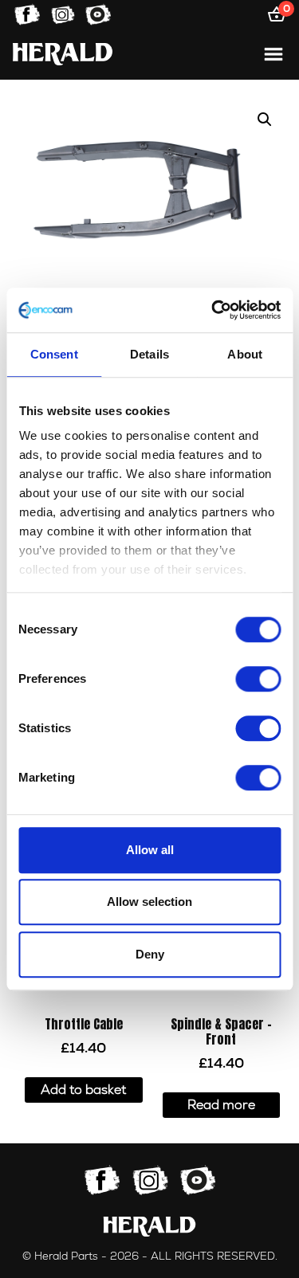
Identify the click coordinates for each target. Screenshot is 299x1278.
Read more (221, 1105)
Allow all (150, 850)
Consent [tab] (54, 354)
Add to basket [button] (83, 1090)
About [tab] (244, 354)
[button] (264, 119)
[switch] (258, 679)
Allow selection (149, 901)
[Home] (62, 54)
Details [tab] (149, 354)
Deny (150, 954)
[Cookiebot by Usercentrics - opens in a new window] (213, 310)
